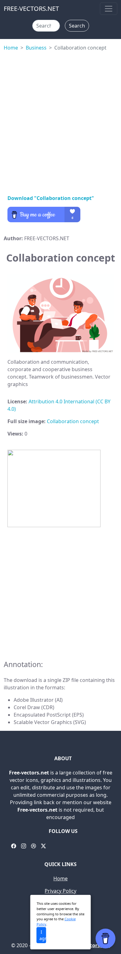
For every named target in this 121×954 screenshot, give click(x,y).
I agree (42, 935)
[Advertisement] (60, 121)
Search (77, 25)
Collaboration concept (73, 421)
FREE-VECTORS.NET (31, 8)
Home (11, 47)
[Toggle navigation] (108, 8)
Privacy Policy (60, 890)
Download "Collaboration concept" (50, 198)
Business (36, 47)
